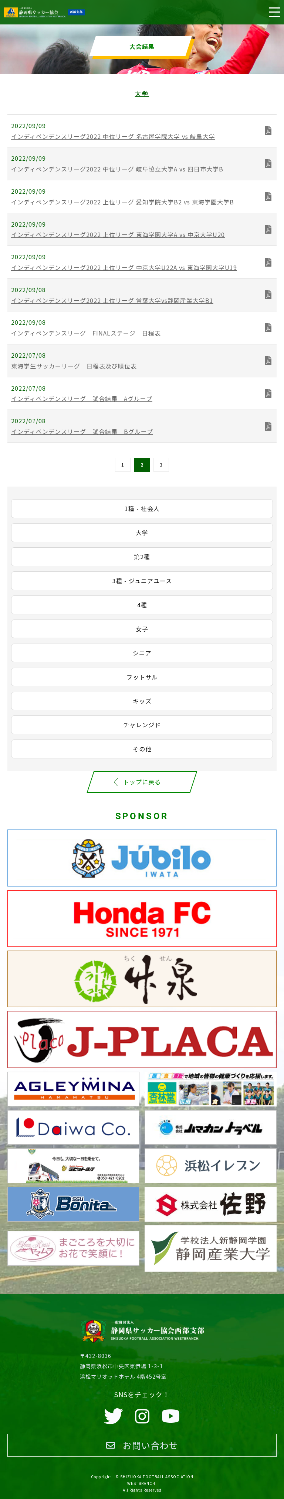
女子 (142, 628)
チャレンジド (142, 724)
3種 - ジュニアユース (142, 580)
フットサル (142, 676)
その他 (142, 748)
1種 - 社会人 (142, 508)
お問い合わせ (150, 1445)
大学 (142, 532)
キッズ (142, 701)
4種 (142, 604)
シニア (142, 652)
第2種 (142, 556)
